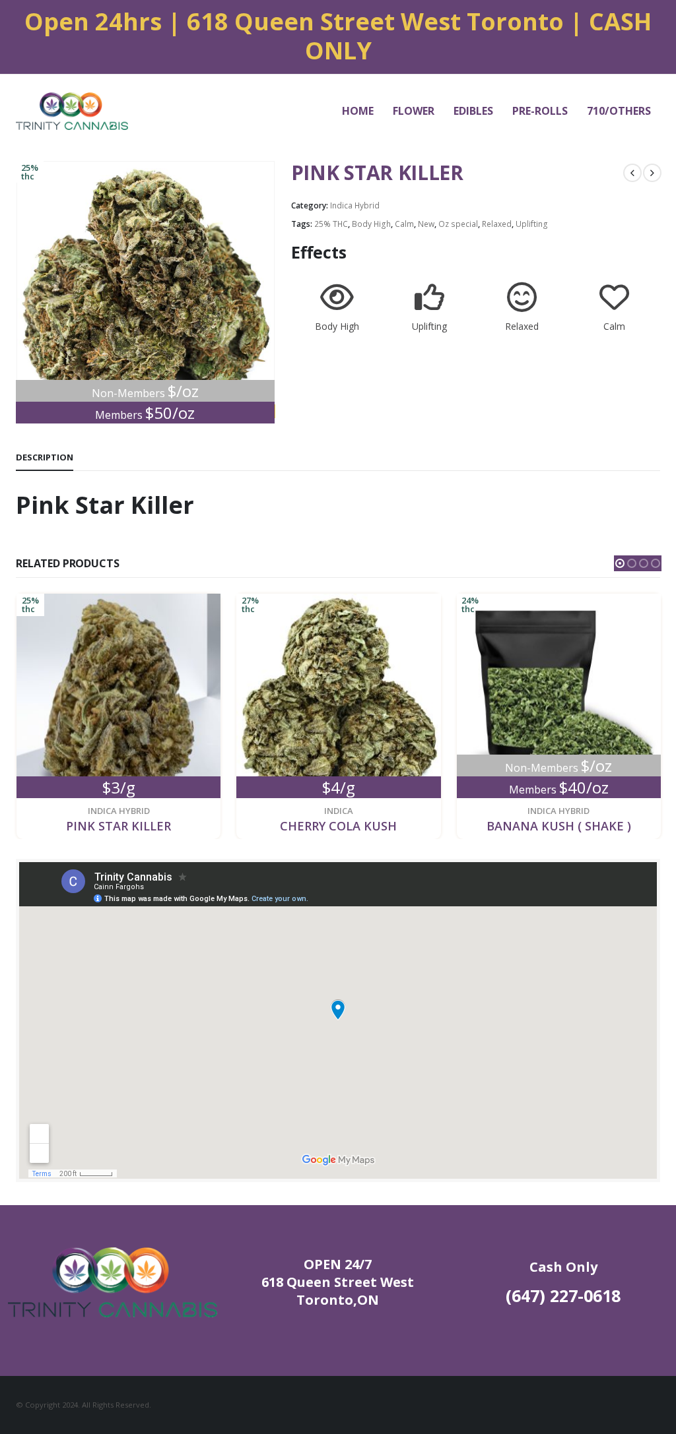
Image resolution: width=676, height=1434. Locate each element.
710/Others (619, 111)
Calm (404, 224)
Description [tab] (44, 457)
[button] (620, 563)
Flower (413, 111)
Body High (371, 224)
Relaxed (497, 224)
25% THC (331, 224)
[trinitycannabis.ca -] (72, 111)
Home (358, 111)
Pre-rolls (540, 111)
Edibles (473, 111)
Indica (118, 811)
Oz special (458, 224)
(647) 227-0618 (563, 1295)
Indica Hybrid (355, 205)
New (426, 224)
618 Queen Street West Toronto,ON (337, 1291)
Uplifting (532, 224)
